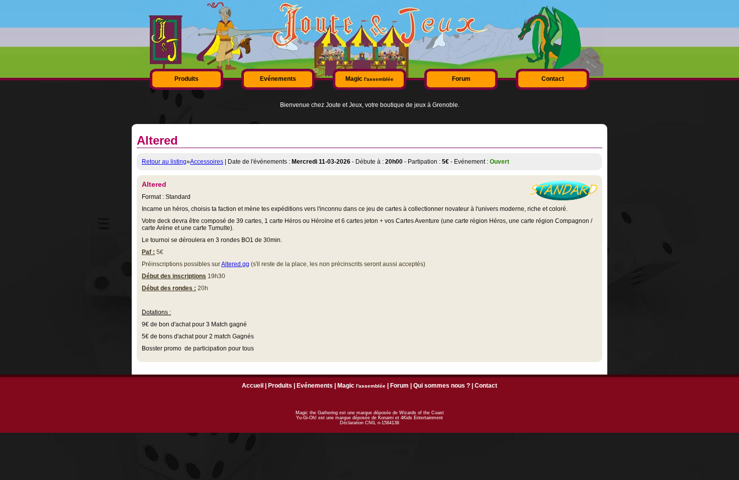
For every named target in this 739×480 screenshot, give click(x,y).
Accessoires (206, 161)
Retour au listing (164, 161)
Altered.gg (235, 264)
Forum (461, 78)
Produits (186, 78)
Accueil (252, 385)
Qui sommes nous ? (441, 385)
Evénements (278, 78)
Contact (552, 78)
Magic (369, 78)
